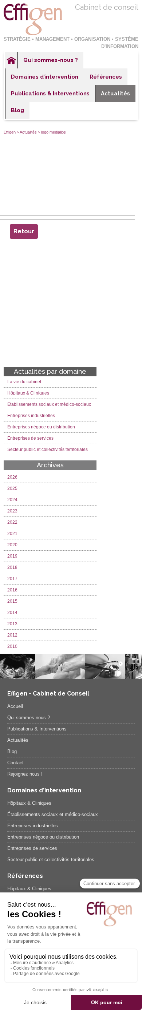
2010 (12, 646)
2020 (12, 544)
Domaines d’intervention (44, 77)
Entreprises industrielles (31, 415)
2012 (12, 635)
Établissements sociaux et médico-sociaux (52, 814)
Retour (23, 231)
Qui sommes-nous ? (50, 60)
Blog (17, 110)
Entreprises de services (30, 438)
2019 (12, 556)
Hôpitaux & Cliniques (28, 393)
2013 (12, 623)
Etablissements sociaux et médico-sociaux (49, 404)
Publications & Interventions (50, 93)
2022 (12, 522)
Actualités (115, 93)
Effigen (10, 132)
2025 (12, 488)
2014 (12, 612)
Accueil (11, 60)
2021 (12, 533)
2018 (12, 567)
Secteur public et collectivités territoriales (47, 449)
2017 (12, 578)
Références (106, 77)
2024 (12, 499)
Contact (15, 762)
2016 (12, 590)
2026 (12, 477)
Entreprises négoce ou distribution (41, 426)
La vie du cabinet (24, 381)
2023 (12, 511)
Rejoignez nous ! (25, 774)
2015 (12, 601)
